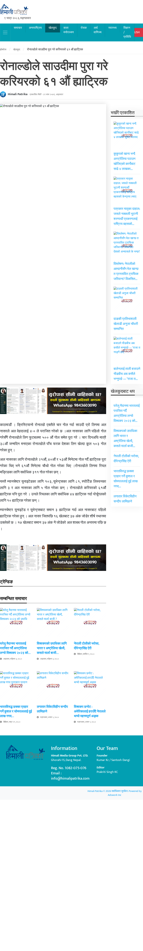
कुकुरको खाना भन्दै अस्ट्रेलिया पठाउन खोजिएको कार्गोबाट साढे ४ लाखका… (124, 161)
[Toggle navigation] (5, 32)
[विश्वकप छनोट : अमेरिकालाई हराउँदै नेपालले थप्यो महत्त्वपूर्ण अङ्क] (90, 811)
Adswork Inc (114, 795)
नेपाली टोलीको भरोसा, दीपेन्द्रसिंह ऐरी (86, 646)
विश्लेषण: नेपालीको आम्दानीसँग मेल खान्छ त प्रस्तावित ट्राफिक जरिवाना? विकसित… (126, 271)
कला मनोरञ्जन (68, 30)
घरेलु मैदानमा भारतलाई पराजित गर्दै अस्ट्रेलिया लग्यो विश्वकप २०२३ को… (15, 648)
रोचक (84, 27)
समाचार (18, 27)
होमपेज (3, 49)
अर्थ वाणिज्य (97, 30)
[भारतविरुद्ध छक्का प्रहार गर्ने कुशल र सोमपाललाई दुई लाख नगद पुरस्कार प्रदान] (16, 811)
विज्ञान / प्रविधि (127, 32)
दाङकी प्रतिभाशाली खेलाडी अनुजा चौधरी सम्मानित (126, 324)
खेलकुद (53, 27)
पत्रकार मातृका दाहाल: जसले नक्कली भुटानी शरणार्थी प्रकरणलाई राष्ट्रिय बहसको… (127, 216)
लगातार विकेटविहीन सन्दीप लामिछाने (52, 709)
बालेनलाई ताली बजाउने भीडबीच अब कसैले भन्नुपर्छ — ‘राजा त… (127, 374)
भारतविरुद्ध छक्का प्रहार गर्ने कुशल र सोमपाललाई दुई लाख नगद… (16, 711)
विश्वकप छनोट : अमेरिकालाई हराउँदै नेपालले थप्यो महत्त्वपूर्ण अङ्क (90, 711)
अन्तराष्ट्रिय (35, 27)
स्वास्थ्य (112, 27)
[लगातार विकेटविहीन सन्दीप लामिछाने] (53, 811)
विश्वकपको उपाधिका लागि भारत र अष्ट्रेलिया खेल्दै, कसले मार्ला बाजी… (52, 648)
